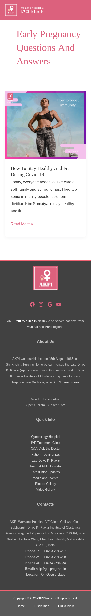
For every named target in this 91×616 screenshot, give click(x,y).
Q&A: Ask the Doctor (45, 448)
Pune (48, 327)
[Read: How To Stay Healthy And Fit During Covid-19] (45, 125)
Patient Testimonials (45, 454)
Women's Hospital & (32, 7)
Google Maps (55, 574)
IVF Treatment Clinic (45, 442)
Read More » (22, 225)
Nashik (42, 321)
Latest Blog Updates (45, 472)
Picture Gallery (45, 484)
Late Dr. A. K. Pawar (45, 460)
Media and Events (45, 478)
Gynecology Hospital (45, 437)
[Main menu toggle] (80, 10)
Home (21, 606)
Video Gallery (45, 489)
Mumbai (32, 327)
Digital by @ (66, 606)
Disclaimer (41, 606)
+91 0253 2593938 (53, 563)
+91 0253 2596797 (53, 551)
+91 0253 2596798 (53, 557)
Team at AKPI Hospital (46, 466)
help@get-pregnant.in (51, 569)
